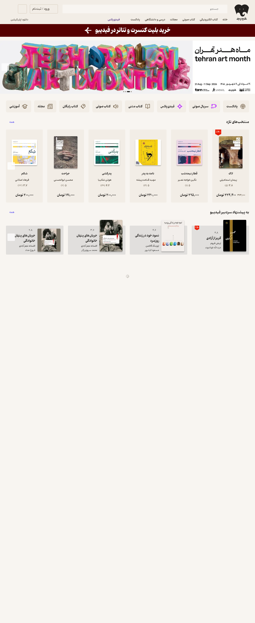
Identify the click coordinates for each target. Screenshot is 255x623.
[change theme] (10, 8)
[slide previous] (250, 67)
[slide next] (5, 67)
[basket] (22, 8)
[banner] (127, 30)
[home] (241, 12)
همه (11, 122)
